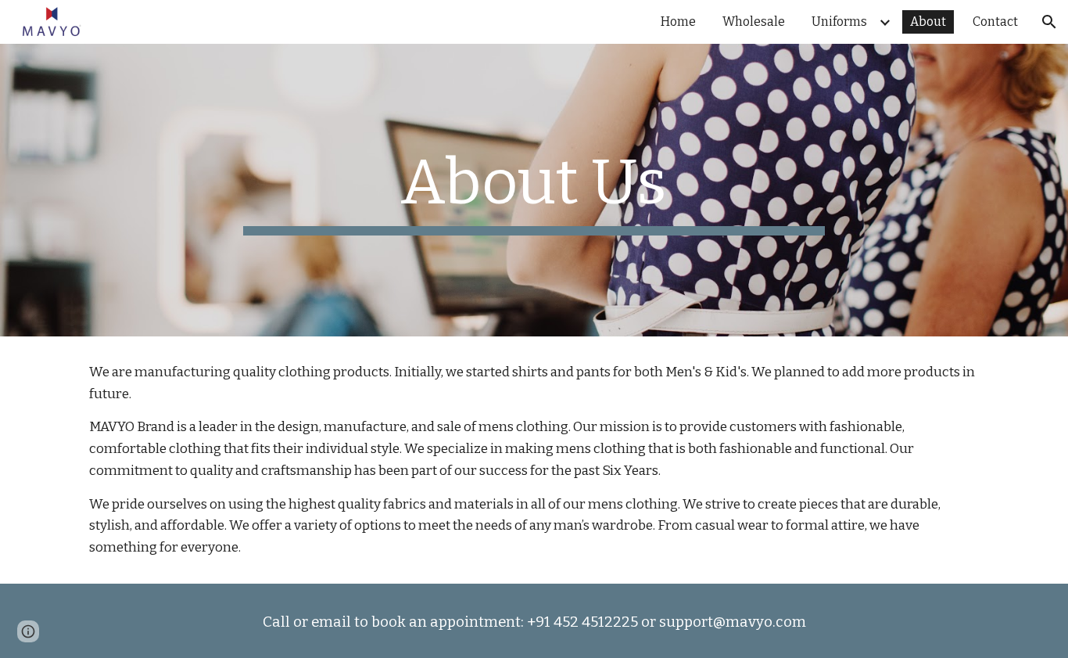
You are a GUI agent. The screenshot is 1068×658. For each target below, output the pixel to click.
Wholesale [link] (753, 21)
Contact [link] (995, 21)
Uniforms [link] (839, 21)
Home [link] (678, 21)
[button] (1049, 22)
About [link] (928, 21)
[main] (534, 190)
